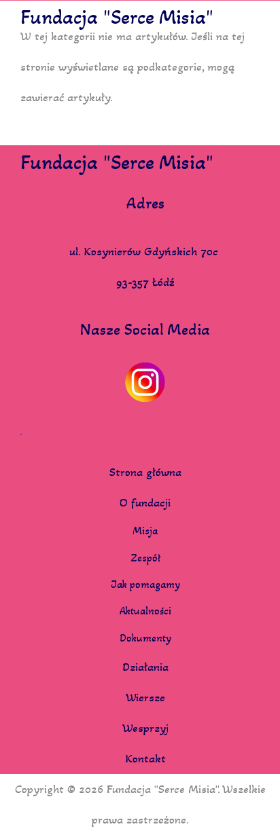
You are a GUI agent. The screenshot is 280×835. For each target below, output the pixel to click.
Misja (145, 531)
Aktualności (145, 611)
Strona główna (145, 471)
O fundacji (145, 502)
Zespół (145, 558)
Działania (145, 666)
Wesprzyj (145, 727)
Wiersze (145, 697)
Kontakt (145, 758)
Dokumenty (145, 638)
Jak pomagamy (145, 584)
